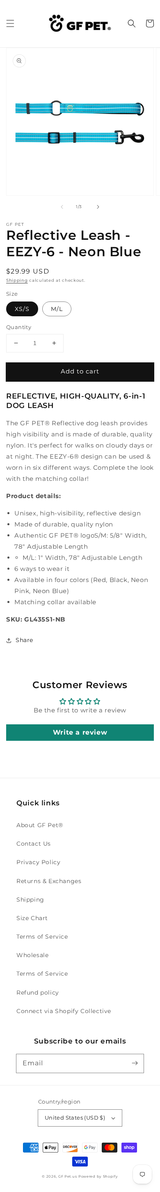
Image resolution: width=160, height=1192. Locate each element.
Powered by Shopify (98, 1176)
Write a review (80, 732)
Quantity (18, 327)
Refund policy (37, 992)
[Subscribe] (135, 1063)
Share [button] (24, 640)
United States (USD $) (75, 1117)
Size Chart (32, 918)
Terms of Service (42, 936)
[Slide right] (98, 207)
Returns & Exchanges (48, 881)
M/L (57, 309)
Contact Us (33, 843)
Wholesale (32, 955)
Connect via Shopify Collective (63, 1011)
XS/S (22, 309)
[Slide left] (62, 207)
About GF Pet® (39, 825)
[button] (10, 23)
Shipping (17, 280)
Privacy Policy (38, 862)
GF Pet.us (67, 1176)
